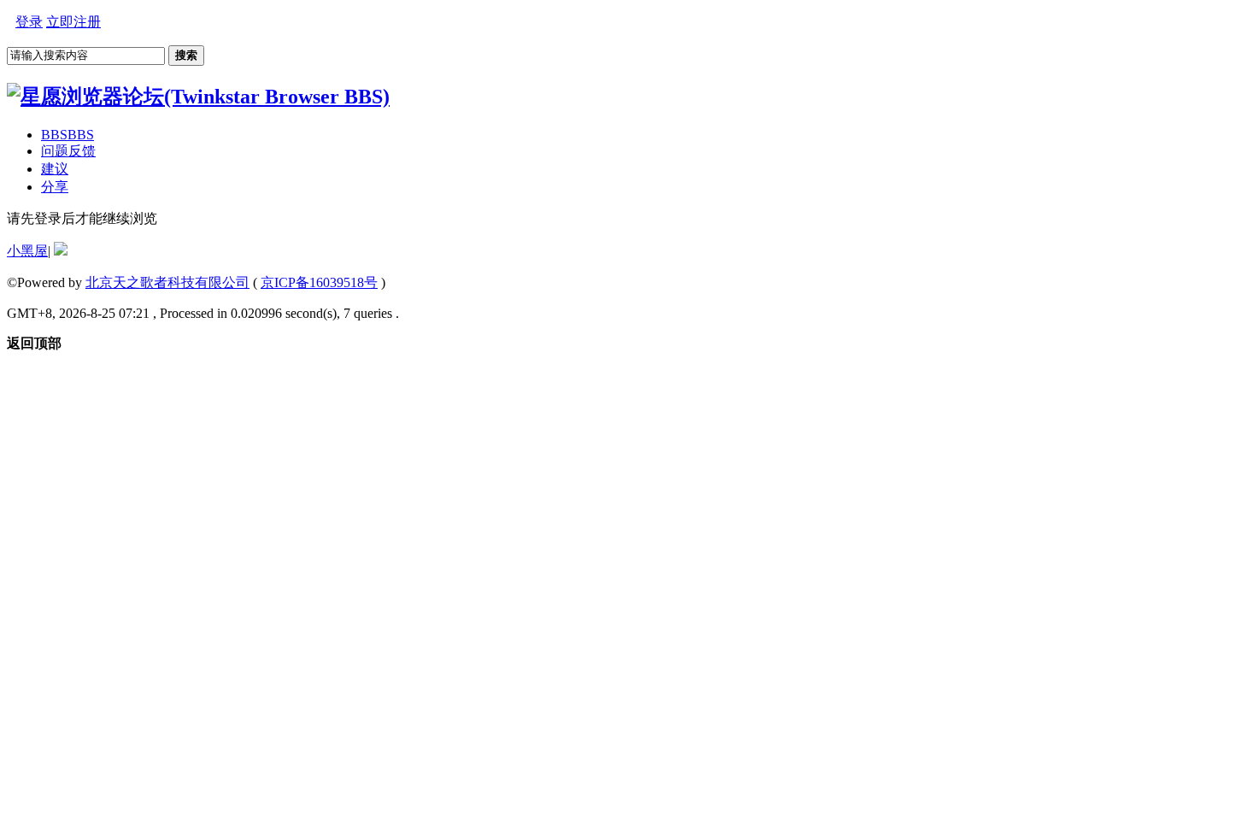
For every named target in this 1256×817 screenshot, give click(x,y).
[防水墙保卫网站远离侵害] (60, 251)
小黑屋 (27, 251)
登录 (29, 22)
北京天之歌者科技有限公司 (167, 282)
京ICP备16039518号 (319, 282)
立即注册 (73, 22)
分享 (54, 186)
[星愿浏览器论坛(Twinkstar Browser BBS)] (198, 96)
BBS (67, 134)
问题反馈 (68, 151)
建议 (54, 169)
